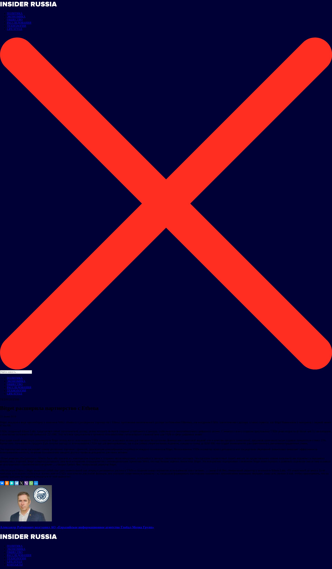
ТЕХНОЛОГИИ (16, 25)
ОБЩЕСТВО (15, 19)
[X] (21, 483)
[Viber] (26, 483)
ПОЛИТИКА (15, 13)
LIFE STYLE (14, 28)
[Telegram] (17, 483)
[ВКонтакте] (2, 483)
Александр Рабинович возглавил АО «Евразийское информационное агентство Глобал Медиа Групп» (77, 527)
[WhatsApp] (31, 483)
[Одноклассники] (7, 483)
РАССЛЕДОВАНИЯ (19, 22)
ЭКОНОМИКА (16, 16)
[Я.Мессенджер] (12, 483)
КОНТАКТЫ (15, 564)
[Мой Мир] (36, 483)
